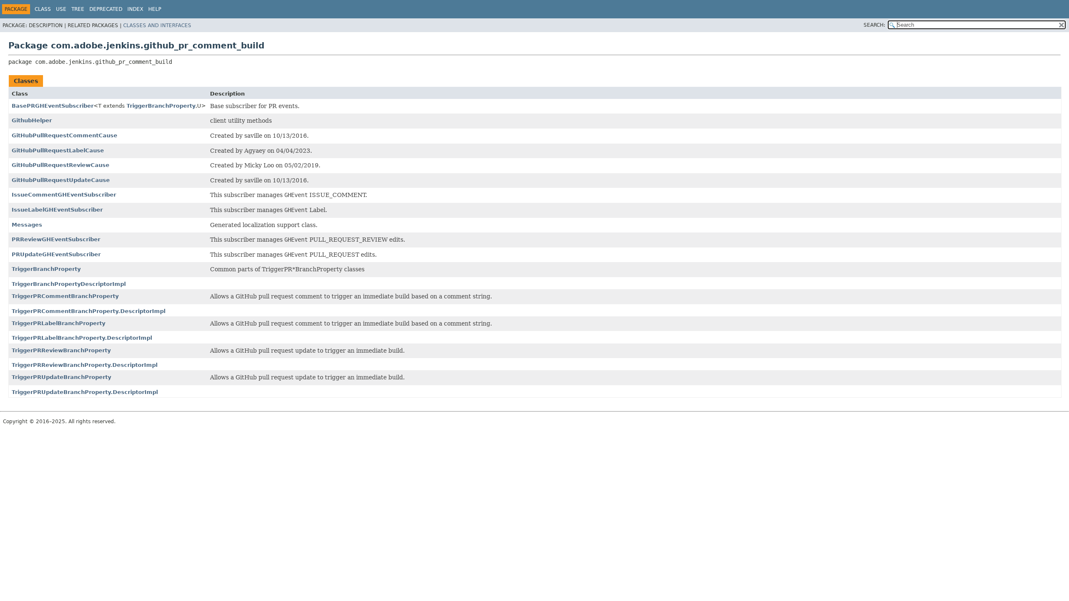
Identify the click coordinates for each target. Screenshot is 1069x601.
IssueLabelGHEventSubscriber (57, 210)
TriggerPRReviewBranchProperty (61, 350)
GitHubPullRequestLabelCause (58, 150)
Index (135, 9)
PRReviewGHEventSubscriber (56, 239)
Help (154, 9)
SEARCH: (874, 25)
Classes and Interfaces (157, 25)
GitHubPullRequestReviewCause (60, 165)
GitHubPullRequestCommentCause (64, 135)
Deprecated (105, 9)
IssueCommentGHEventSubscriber (64, 195)
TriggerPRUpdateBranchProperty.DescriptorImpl (85, 392)
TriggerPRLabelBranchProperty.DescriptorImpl (82, 338)
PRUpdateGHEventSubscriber (56, 254)
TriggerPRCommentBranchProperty (65, 296)
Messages (27, 225)
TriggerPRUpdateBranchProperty (61, 377)
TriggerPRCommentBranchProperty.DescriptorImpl (88, 311)
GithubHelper (32, 120)
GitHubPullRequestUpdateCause (61, 180)
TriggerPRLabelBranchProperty (58, 323)
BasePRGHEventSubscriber (53, 106)
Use (61, 9)
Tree (77, 9)
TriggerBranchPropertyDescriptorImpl (69, 284)
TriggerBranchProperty (161, 106)
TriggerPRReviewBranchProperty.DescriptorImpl (84, 365)
